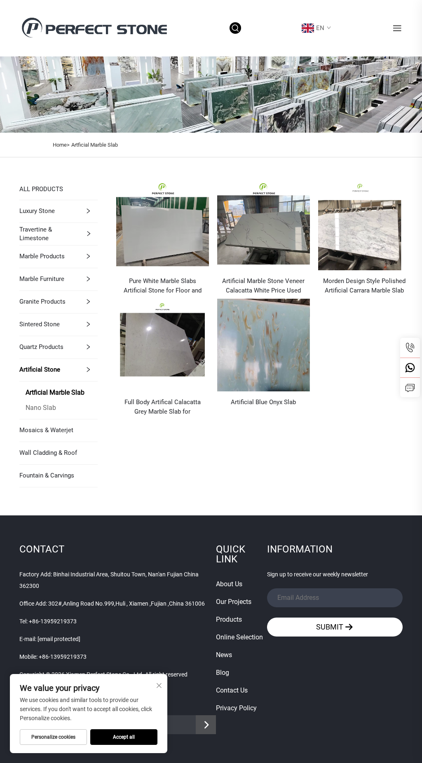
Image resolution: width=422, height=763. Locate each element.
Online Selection (239, 637)
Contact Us (232, 690)
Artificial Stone (39, 369)
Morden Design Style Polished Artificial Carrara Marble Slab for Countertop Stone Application (364, 286)
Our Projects (233, 602)
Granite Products (42, 301)
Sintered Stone (39, 324)
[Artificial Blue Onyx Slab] (263, 345)
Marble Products (42, 256)
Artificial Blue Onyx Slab (263, 402)
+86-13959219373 (53, 621)
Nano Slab (41, 408)
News (224, 655)
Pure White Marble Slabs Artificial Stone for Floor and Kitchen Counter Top (163, 286)
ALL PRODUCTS (41, 189)
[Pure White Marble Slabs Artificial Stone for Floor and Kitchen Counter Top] (162, 223)
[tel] (410, 348)
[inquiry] (410, 387)
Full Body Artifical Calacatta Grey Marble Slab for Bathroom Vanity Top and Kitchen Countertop (162, 407)
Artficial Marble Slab (94, 145)
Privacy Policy (236, 708)
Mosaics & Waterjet (46, 430)
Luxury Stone (37, 211)
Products (229, 619)
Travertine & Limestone (35, 234)
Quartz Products (41, 347)
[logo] (96, 28)
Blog (222, 672)
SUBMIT (330, 627)
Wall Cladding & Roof (48, 452)
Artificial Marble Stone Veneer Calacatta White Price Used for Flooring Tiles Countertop (263, 286)
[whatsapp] (410, 367)
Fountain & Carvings (46, 475)
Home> (61, 145)
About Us (229, 584)
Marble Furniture (41, 279)
